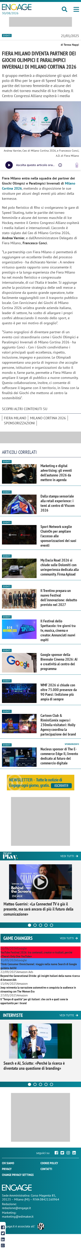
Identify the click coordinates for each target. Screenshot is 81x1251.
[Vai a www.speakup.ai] (77, 165)
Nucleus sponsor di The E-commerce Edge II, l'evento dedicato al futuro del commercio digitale (59, 756)
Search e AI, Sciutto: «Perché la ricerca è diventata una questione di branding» (34, 1065)
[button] (76, 9)
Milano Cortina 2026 (48, 418)
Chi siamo (8, 1163)
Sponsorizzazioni (19, 423)
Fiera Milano (15, 418)
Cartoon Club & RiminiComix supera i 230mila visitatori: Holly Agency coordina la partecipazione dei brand (58, 725)
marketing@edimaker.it (17, 1216)
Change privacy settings (18, 1175)
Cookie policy (49, 1163)
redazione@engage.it (16, 1208)
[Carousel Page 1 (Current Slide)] (29, 925)
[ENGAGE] (16, 7)
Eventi (6, 35)
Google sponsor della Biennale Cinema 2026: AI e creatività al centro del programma (58, 661)
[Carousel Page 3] (40, 925)
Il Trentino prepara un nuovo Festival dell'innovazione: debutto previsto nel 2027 (58, 597)
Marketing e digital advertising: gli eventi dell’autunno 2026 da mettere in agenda (56, 472)
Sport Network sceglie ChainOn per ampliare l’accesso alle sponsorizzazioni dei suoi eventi (58, 536)
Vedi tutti (67, 856)
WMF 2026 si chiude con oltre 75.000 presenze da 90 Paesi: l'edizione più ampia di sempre (58, 692)
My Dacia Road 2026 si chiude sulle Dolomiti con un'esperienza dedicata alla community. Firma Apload (59, 567)
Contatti (46, 1169)
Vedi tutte (67, 1015)
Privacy (7, 1169)
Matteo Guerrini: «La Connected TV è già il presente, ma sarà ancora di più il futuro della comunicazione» (38, 909)
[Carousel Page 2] (35, 925)
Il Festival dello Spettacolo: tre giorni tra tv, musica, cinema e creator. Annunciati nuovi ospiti (57, 630)
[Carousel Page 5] (51, 925)
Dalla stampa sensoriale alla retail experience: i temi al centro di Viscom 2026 (57, 503)
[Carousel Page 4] (46, 925)
